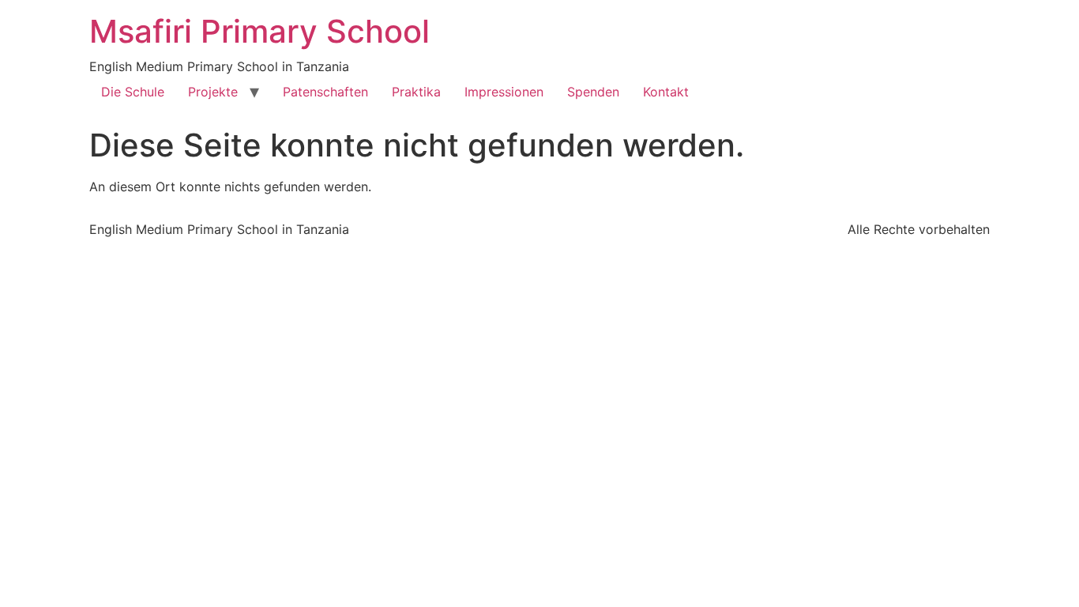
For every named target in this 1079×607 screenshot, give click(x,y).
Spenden (593, 92)
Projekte (213, 92)
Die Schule (132, 92)
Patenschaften (325, 92)
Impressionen (503, 92)
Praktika (416, 92)
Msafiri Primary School (259, 31)
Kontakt (666, 92)
